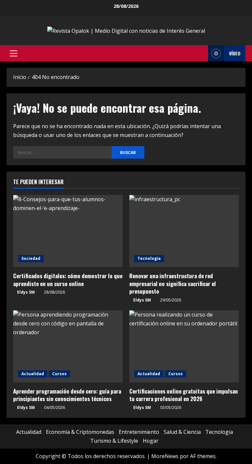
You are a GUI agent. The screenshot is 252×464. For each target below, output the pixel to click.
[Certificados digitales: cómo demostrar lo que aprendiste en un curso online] (68, 231)
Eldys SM (26, 292)
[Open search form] (201, 53)
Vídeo (235, 53)
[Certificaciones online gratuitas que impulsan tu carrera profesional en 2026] (184, 346)
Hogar (150, 440)
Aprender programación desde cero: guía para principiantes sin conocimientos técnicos (67, 395)
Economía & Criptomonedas (80, 431)
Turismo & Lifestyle (114, 440)
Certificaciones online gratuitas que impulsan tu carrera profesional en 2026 (183, 395)
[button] (14, 53)
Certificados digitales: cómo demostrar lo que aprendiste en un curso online (67, 280)
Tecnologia (149, 258)
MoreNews (164, 456)
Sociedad (30, 258)
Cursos (59, 374)
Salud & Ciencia (182, 431)
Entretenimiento (139, 431)
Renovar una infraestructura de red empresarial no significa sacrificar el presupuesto (172, 284)
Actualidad (32, 374)
